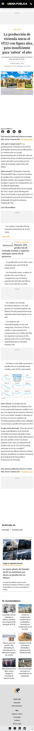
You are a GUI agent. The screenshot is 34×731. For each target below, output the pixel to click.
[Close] (28, 350)
